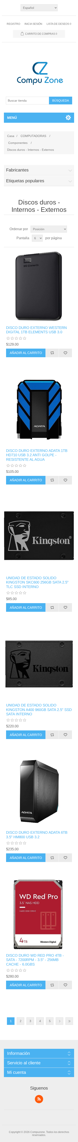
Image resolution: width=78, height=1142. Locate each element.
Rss (39, 1099)
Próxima (59, 1021)
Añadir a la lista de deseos (65, 353)
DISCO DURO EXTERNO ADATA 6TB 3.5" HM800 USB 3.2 (36, 835)
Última (69, 1021)
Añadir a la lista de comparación (52, 353)
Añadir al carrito (26, 353)
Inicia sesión (33, 23)
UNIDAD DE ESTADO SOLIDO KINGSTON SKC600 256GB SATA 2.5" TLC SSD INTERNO (37, 582)
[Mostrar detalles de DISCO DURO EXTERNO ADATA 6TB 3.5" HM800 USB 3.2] (39, 791)
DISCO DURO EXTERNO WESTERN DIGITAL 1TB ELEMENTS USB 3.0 (36, 330)
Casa (10, 136)
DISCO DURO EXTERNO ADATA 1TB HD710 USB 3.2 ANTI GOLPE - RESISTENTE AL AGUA (36, 455)
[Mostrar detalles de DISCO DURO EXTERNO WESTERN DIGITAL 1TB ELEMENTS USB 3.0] (39, 286)
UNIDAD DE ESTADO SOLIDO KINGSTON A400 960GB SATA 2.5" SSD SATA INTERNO (39, 709)
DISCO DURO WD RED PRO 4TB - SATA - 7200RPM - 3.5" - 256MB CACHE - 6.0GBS (35, 959)
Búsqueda (60, 100)
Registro (13, 23)
